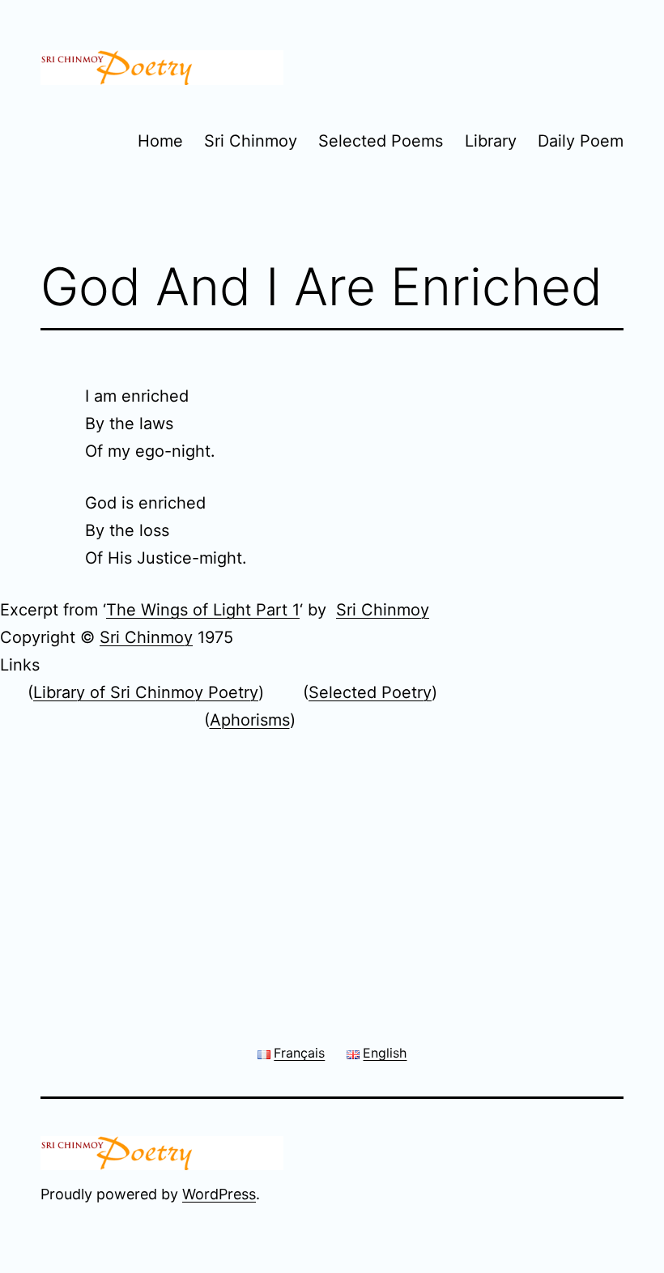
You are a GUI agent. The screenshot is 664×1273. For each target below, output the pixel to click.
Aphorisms (250, 720)
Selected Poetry (370, 692)
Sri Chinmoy (250, 141)
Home (160, 141)
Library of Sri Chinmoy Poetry (145, 692)
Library (491, 141)
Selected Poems (380, 141)
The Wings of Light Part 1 (203, 609)
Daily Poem (581, 141)
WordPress (219, 1194)
